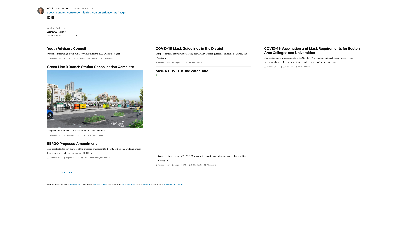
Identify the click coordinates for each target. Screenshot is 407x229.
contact (61, 12)
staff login (120, 12)
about (50, 12)
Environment (105, 158)
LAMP (72, 185)
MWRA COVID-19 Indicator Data (182, 71)
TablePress (103, 185)
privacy (107, 12)
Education (109, 58)
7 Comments (212, 165)
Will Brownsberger (58, 8)
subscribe (73, 12)
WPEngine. (147, 185)
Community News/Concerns (93, 58)
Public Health (197, 63)
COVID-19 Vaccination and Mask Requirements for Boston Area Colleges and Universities (312, 50)
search (96, 12)
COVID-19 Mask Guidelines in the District (189, 48)
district (86, 12)
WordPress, (79, 185)
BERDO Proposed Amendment (72, 143)
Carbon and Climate (91, 158)
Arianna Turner (55, 58)
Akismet (97, 185)
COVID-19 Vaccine (305, 67)
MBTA (88, 135)
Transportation (97, 135)
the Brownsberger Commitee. (173, 185)
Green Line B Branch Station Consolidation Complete (90, 67)
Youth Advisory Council (66, 48)
